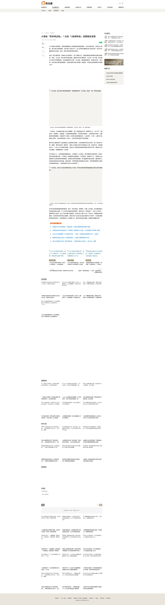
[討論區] (42, 51)
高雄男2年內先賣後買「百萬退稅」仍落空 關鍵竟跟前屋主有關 (71, 227)
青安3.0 (44, 10)
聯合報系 (91, 598)
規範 (43, 505)
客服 (65, 598)
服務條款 (76, 598)
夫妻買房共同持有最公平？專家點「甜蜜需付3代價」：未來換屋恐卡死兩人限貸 (76, 230)
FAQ (62, 598)
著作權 (80, 598)
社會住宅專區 (109, 76)
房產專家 (89, 7)
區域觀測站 (55, 7)
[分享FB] (42, 43)
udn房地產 (46, 32)
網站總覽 (108, 598)
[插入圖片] (97, 505)
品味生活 (78, 7)
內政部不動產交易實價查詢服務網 (114, 73)
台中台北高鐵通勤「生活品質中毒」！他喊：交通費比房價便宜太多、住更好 (75, 234)
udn (42, 32)
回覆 (101, 505)
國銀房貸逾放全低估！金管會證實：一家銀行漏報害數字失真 (70, 237)
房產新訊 (44, 7)
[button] (122, 3)
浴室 (63, 10)
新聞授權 (70, 598)
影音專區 (110, 7)
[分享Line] (42, 47)
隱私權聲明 (84, 598)
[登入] (120, 3)
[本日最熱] (123, 33)
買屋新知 (121, 7)
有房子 (100, 7)
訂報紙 (96, 598)
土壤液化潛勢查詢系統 (111, 82)
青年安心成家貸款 (110, 79)
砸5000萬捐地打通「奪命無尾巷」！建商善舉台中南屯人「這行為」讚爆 (74, 241)
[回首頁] (47, 3)
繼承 (50, 10)
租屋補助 (56, 10)
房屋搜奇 (67, 7)
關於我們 (102, 598)
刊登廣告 (57, 598)
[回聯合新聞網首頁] (43, 3)
